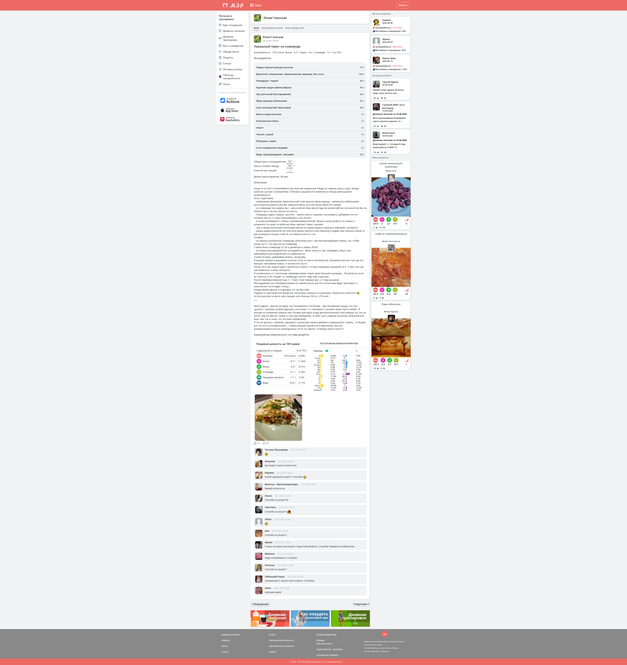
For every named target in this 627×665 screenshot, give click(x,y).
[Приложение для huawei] (233, 119)
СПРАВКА (320, 640)
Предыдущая (261, 604)
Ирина (268, 542)
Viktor (268, 519)
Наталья (269, 565)
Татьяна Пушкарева (276, 449)
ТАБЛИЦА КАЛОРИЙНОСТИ (281, 640)
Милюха (269, 553)
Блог (256, 27)
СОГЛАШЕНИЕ (322, 655)
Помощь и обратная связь (232, 92)
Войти (403, 5)
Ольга (268, 495)
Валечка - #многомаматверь (281, 484)
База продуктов (294, 27)
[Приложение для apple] (233, 110)
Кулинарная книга (272, 27)
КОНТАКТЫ (338, 649)
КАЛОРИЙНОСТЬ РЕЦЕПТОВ (281, 646)
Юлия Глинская (275, 18)
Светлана (270, 507)
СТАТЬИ (224, 652)
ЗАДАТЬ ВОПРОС (323, 649)
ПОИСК (272, 634)
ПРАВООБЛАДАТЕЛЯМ (326, 634)
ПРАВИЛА (334, 655)
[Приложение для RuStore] (233, 101)
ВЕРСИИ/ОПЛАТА (324, 643)
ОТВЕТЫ (272, 652)
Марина (269, 472)
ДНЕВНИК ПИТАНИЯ (230, 634)
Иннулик (270, 461)
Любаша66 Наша (274, 576)
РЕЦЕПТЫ (225, 640)
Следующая (360, 604)
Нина (268, 588)
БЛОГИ (224, 646)
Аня (267, 530)
